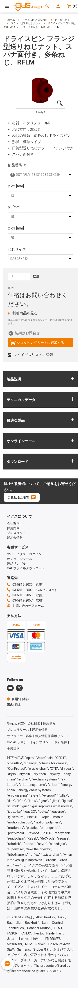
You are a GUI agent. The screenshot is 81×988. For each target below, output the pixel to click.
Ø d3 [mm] (16, 228)
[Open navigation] (7, 6)
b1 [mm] (14, 207)
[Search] (47, 6)
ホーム (11, 19)
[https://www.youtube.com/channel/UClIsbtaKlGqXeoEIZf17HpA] (10, 688)
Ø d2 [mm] (16, 186)
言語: (20, 699)
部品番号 (15, 165)
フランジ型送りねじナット (25, 23)
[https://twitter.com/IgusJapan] (19, 688)
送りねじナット (63, 19)
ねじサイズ (17, 249)
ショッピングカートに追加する (37, 344)
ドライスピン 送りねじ (34, 19)
